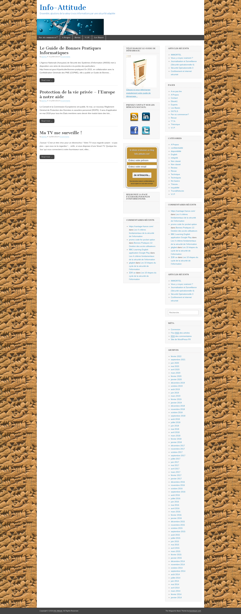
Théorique (175, 124)
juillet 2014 (175, 578)
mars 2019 (175, 396)
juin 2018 (175, 426)
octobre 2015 (177, 528)
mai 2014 (175, 584)
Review (174, 168)
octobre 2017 (177, 452)
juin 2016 (175, 502)
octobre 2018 (177, 412)
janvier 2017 (176, 478)
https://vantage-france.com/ (141, 226)
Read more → (47, 80)
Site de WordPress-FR (181, 339)
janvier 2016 (176, 518)
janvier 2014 (176, 597)
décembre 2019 (178, 383)
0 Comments (65, 57)
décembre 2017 (178, 445)
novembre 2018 (178, 409)
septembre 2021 (178, 359)
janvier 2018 (176, 442)
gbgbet (132, 263)
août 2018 (175, 419)
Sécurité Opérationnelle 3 (182, 68)
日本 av (132, 273)
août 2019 (175, 389)
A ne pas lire (176, 91)
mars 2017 (175, 472)
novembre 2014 (178, 564)
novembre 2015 (178, 525)
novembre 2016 (178, 485)
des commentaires (181, 336)
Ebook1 (174, 101)
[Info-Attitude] (120, 17)
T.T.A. (173, 121)
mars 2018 (175, 436)
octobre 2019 (177, 386)
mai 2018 (175, 429)
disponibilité (176, 151)
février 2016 (176, 515)
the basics (175, 181)
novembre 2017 (178, 449)
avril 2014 (175, 588)
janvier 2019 (176, 402)
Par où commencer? (48, 37)
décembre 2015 (178, 521)
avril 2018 (175, 432)
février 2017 (176, 475)
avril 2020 (175, 369)
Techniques (176, 178)
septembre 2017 (178, 455)
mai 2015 (175, 544)
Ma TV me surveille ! (61, 132)
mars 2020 (175, 373)
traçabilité (175, 187)
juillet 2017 (175, 459)
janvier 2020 (176, 379)
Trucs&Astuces (177, 191)
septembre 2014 (178, 571)
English (174, 154)
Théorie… (175, 184)
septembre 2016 (178, 492)
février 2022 (176, 356)
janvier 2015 (176, 558)
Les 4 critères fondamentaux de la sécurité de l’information (141, 233)
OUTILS (174, 111)
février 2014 (176, 594)
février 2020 (176, 376)
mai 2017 (175, 465)
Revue (77, 37)
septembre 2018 (178, 416)
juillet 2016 (175, 498)
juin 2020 (175, 363)
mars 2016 (175, 511)
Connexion (175, 329)
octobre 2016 (177, 488)
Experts (174, 105)
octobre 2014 (177, 568)
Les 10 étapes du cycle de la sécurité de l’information (142, 266)
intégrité (174, 158)
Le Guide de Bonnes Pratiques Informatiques (70, 50)
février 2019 (176, 399)
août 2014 (175, 574)
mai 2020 (175, 366)
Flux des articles (180, 333)
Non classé (176, 161)
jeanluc (44, 57)
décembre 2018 (178, 406)
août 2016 (175, 495)
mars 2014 (175, 591)
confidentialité (177, 148)
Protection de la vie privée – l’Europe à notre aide (77, 94)
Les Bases (99, 37)
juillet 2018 (175, 422)
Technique (175, 174)
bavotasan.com (195, 611)
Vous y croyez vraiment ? (182, 58)
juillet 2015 (175, 538)
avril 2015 (175, 548)
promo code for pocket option (142, 240)
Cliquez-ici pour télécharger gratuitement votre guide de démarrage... (138, 93)
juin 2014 (175, 581)
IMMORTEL (176, 55)
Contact (174, 98)
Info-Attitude (63, 7)
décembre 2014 (178, 561)
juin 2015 (175, 541)
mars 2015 (175, 551)
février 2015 (176, 554)
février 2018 (176, 439)
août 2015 (175, 535)
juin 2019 (175, 393)
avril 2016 (175, 508)
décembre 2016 (178, 482)
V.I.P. (87, 37)
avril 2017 (175, 469)
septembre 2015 (178, 531)
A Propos (66, 37)
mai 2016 (175, 505)
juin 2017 (175, 462)
